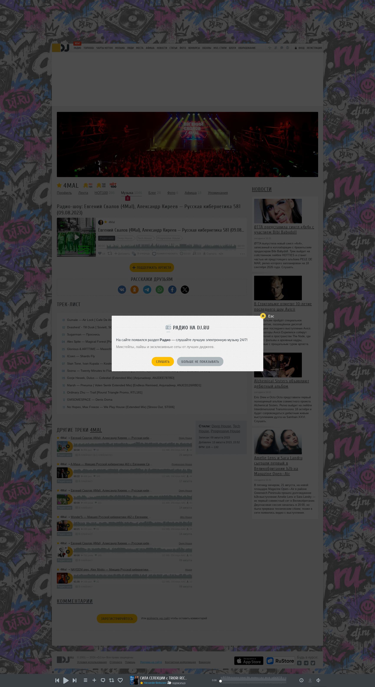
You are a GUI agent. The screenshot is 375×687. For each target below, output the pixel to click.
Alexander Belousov (155, 682)
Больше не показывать (200, 362)
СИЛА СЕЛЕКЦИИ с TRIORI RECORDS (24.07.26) (164, 678)
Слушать (163, 362)
